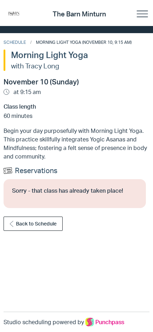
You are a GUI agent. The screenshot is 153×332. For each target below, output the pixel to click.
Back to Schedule (36, 224)
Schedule (15, 42)
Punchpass (109, 322)
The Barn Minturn (79, 14)
